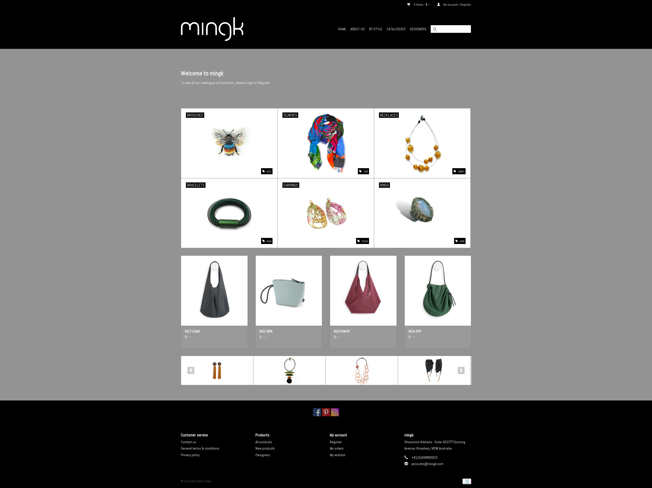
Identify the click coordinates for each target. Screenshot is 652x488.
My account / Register (457, 5)
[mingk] (227, 29)
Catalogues (396, 29)
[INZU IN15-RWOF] (363, 290)
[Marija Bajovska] (434, 370)
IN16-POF (415, 331)
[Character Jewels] (217, 370)
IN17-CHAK (192, 331)
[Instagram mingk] (335, 412)
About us (357, 29)
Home (342, 29)
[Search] (433, 29)
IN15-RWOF (342, 331)
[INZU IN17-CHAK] (214, 290)
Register (336, 442)
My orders (337, 448)
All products (263, 442)
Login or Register (258, 82)
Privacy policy (190, 455)
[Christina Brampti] (289, 370)
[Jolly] (362, 370)
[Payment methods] (466, 481)
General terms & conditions (200, 448)
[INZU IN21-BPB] (288, 290)
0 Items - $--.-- (422, 5)
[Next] (461, 370)
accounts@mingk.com (427, 464)
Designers (418, 29)
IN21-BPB (266, 331)
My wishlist (337, 455)
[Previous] (190, 370)
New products (265, 448)
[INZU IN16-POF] (437, 290)
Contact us (188, 442)
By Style (375, 29)
